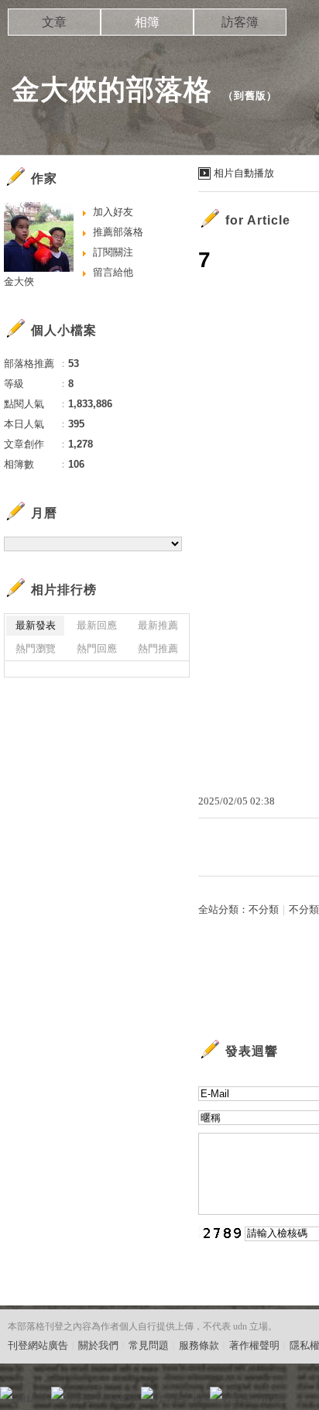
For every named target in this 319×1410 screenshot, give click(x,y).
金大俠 (19, 281)
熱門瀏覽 (35, 648)
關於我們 (98, 1345)
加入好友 (113, 212)
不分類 (264, 909)
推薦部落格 (118, 232)
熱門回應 (97, 648)
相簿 (147, 22)
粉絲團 (31, 1398)
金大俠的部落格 (112, 89)
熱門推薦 (158, 648)
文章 (54, 22)
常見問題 (149, 1345)
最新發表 (35, 625)
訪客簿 (240, 22)
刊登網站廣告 (38, 1345)
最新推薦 (158, 625)
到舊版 (250, 95)
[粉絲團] (6, 1393)
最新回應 (97, 625)
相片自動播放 (244, 173)
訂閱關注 (113, 252)
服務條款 (199, 1345)
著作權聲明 (254, 1345)
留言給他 (113, 272)
